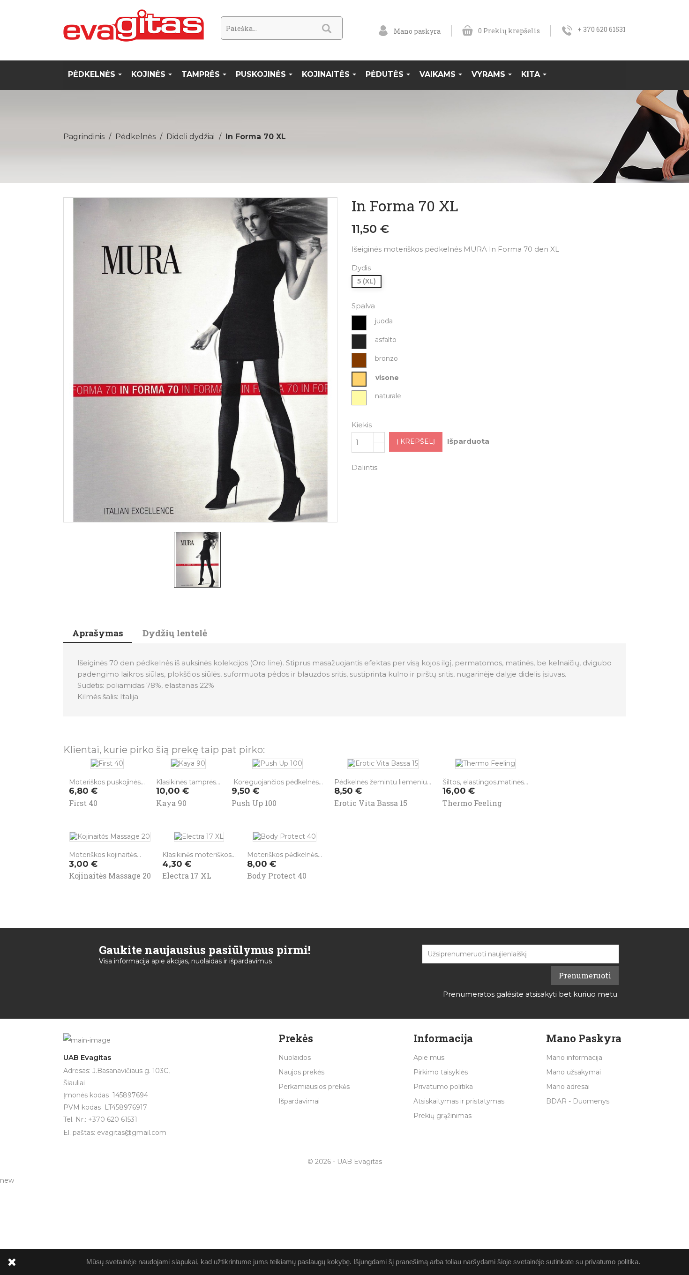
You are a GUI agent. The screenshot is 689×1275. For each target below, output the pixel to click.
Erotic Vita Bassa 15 (370, 803)
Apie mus (428, 1057)
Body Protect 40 (277, 875)
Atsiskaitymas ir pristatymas (458, 1101)
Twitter (414, 466)
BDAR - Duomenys (577, 1101)
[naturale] (359, 397)
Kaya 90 (171, 803)
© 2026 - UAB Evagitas (344, 1161)
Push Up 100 (254, 803)
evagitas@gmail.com (131, 1132)
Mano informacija (574, 1057)
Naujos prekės (301, 1072)
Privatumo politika (443, 1086)
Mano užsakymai (573, 1072)
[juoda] (359, 322)
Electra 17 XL (186, 875)
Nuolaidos (294, 1057)
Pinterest (439, 466)
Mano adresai (568, 1086)
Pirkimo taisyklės (440, 1072)
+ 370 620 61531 (601, 29)
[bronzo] (359, 360)
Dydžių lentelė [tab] (174, 633)
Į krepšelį (416, 441)
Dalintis (390, 466)
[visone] (359, 379)
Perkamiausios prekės (314, 1086)
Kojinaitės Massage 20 (110, 875)
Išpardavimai (299, 1101)
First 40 (83, 803)
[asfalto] (359, 341)
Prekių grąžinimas (442, 1115)
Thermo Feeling (472, 803)
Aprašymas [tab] (97, 633)
